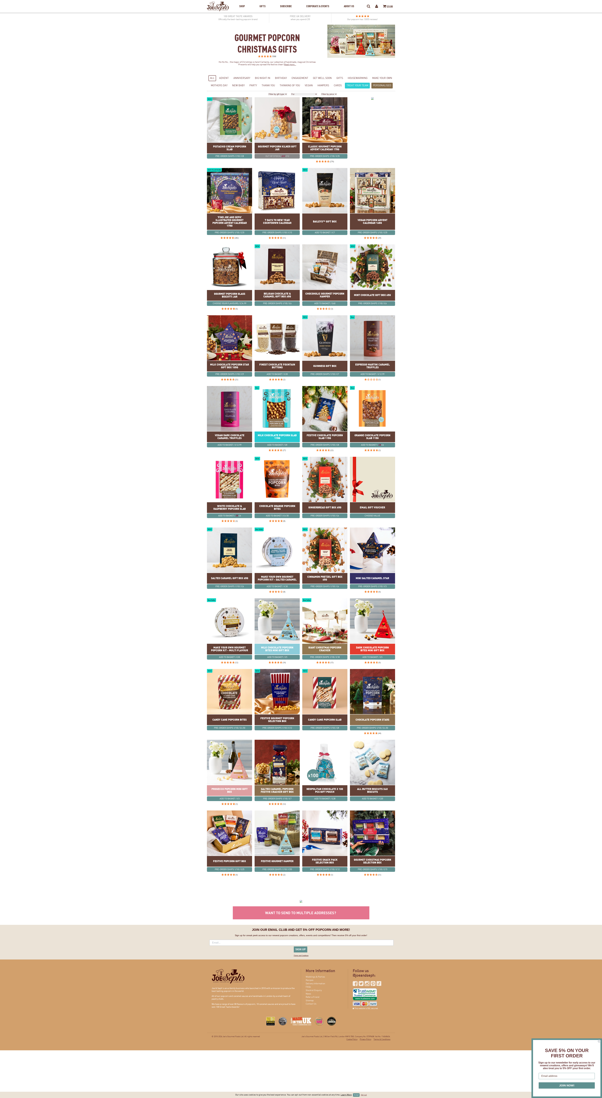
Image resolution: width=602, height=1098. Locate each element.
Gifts (262, 2)
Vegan (309, 85)
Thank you (268, 85)
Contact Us (311, 1004)
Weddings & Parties (315, 977)
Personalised (382, 85)
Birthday (281, 78)
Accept (356, 1095)
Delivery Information (315, 983)
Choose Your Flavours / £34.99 (229, 303)
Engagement (300, 78)
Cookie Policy (351, 1039)
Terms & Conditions (382, 1039)
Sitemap (310, 1000)
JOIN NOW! (566, 1085)
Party (253, 85)
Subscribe (286, 2)
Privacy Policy (365, 1039)
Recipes (309, 980)
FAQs (308, 987)
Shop (242, 2)
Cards (338, 85)
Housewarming (357, 78)
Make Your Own (382, 78)
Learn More (346, 1095)
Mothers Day (219, 85)
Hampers (323, 85)
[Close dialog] (599, 1041)
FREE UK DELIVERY (300, 18)
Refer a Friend (312, 997)
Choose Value (372, 516)
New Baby (238, 85)
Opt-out (364, 1095)
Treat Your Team (357, 85)
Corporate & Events (317, 2)
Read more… (290, 64)
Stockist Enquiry (314, 990)
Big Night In (262, 78)
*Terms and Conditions (301, 955)
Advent (224, 78)
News (308, 994)
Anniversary (241, 78)
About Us (349, 2)
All (212, 78)
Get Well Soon (322, 78)
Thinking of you (290, 85)
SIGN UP (300, 949)
